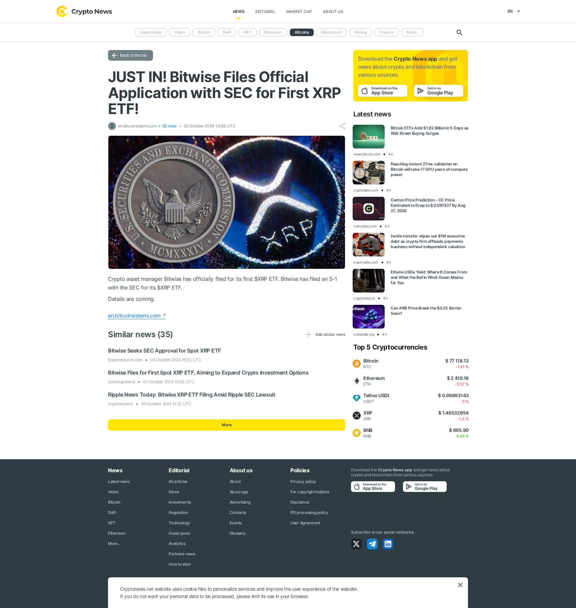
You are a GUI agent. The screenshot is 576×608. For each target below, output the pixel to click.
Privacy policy (303, 481)
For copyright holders (309, 491)
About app (239, 491)
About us (333, 11)
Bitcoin (204, 32)
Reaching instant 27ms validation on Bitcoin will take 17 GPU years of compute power (429, 169)
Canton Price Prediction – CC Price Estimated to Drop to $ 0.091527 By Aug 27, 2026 (428, 205)
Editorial (265, 11)
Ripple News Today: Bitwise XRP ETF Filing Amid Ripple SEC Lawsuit (191, 394)
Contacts (238, 512)
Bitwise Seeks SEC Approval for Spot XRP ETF (164, 350)
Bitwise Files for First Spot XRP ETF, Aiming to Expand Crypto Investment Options (208, 372)
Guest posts (179, 533)
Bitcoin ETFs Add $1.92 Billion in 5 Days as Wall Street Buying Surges (430, 130)
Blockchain (332, 32)
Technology (179, 522)
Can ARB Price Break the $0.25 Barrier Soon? (426, 311)
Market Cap (299, 11)
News (239, 11)
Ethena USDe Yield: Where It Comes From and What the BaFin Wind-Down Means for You (429, 277)
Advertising (240, 502)
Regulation (178, 512)
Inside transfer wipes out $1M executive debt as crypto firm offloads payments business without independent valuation (428, 241)
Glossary (238, 533)
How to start (180, 564)
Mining (360, 32)
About (235, 481)
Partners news (182, 553)
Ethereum (273, 32)
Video (179, 32)
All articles (178, 481)
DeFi (227, 32)
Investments (180, 502)
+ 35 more (167, 125)
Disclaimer (300, 502)
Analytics (177, 543)
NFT (247, 32)
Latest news (151, 32)
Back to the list (133, 55)
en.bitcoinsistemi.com (134, 315)
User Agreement (305, 522)
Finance (386, 32)
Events (236, 522)
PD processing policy (309, 512)
